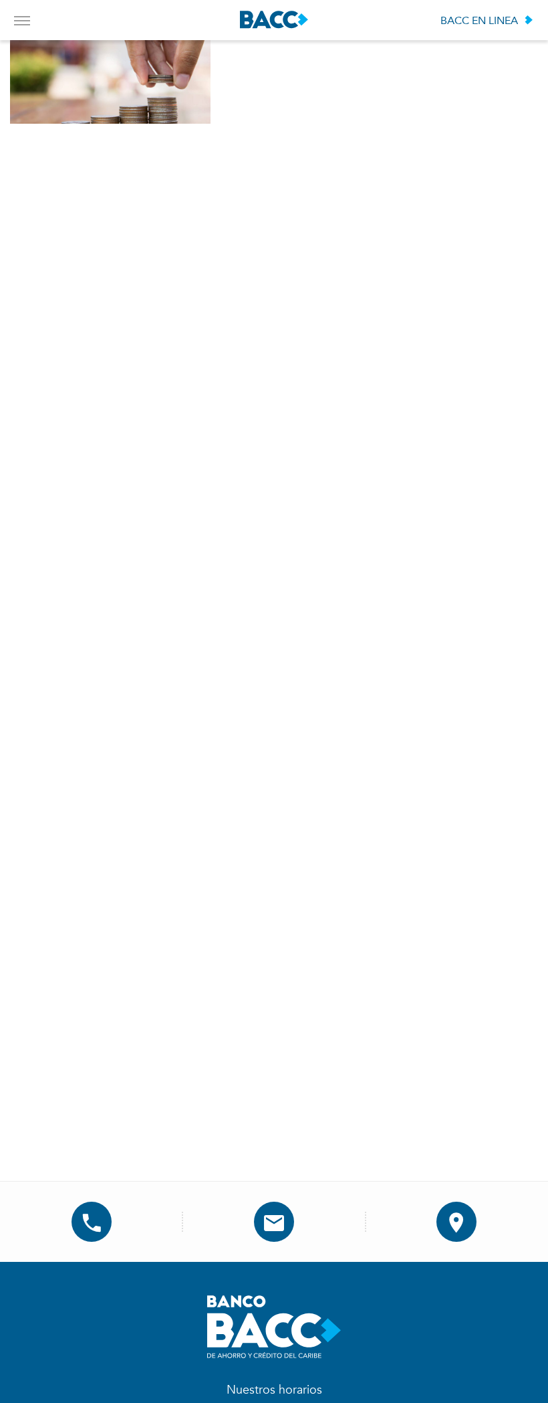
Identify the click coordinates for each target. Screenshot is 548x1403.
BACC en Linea (479, 20)
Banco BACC (274, 20)
